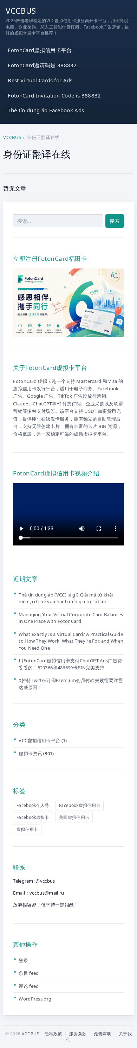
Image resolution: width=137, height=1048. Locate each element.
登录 (23, 960)
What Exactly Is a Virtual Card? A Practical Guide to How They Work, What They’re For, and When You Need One (71, 641)
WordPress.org (35, 999)
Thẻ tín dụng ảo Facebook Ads (46, 110)
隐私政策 (53, 1034)
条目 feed (29, 973)
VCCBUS (21, 10)
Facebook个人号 (33, 805)
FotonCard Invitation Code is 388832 (54, 95)
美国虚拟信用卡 (74, 817)
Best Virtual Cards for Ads (40, 80)
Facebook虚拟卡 (33, 817)
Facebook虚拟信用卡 (79, 805)
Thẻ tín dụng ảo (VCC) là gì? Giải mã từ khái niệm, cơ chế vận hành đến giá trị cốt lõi (66, 598)
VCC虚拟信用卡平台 (39, 740)
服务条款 (78, 1034)
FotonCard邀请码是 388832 (42, 65)
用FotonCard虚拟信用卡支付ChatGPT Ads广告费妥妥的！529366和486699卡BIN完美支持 (70, 664)
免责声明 (102, 1034)
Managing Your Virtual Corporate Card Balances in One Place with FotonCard (71, 618)
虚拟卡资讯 (30, 753)
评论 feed (29, 986)
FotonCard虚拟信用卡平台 (40, 49)
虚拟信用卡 (27, 829)
